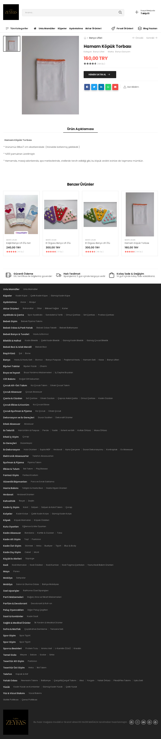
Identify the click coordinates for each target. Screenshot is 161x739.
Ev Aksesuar (127, 449)
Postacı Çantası (106, 314)
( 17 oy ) (59, 252)
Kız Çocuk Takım (39, 385)
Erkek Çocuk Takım (60, 385)
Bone (28, 353)
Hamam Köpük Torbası (137, 243)
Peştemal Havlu (72, 359)
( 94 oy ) (139, 252)
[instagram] (137, 722)
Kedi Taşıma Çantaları (73, 564)
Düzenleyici (26, 443)
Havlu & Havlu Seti (23, 359)
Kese (101, 359)
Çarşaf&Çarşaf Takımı (65, 680)
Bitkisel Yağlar (52, 308)
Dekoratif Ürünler (64, 417)
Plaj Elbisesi (42, 468)
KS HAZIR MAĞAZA (88, 722)
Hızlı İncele (21, 232)
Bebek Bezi (41, 346)
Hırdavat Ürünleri (25, 494)
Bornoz (39, 359)
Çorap (25, 436)
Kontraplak (111, 449)
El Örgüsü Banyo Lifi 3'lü (58, 243)
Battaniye (46, 680)
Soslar (43, 654)
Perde (45, 430)
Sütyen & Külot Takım (51, 507)
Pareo (16, 571)
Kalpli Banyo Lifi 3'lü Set (18, 243)
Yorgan (90, 680)
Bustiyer (48, 545)
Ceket (28, 552)
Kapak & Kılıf (22, 673)
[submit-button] (120, 12)
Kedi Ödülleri (36, 564)
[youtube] (143, 722)
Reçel (22, 500)
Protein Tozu (31, 648)
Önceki (139, 38)
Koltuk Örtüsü (84, 430)
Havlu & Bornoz (41, 333)
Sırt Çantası (89, 314)
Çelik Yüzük (71, 686)
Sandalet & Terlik (54, 314)
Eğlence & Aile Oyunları (34, 526)
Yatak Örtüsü (103, 680)
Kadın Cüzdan (105, 398)
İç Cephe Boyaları (64, 372)
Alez (81, 680)
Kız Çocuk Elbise (41, 404)
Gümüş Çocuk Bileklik (97, 340)
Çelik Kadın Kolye (40, 513)
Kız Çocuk (40, 411)
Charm (43, 366)
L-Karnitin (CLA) (63, 648)
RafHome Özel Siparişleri (35, 590)
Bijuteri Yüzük (30, 366)
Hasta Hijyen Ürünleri (56, 487)
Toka (59, 532)
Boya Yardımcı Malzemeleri (38, 372)
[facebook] (131, 722)
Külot (25, 507)
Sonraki (150, 38)
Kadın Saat (32, 616)
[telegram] (155, 722)
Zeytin (31, 500)
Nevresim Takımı (29, 680)
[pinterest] (149, 722)
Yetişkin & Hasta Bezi (32, 487)
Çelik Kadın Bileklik (50, 340)
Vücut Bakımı (35, 693)
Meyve (23, 654)
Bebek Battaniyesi (69, 327)
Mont (36, 552)
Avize (23, 301)
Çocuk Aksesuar (33, 391)
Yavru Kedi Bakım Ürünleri (100, 564)
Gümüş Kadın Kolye (62, 513)
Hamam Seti (89, 359)
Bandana (29, 532)
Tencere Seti (56, 629)
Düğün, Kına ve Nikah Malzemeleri (44, 596)
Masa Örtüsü (100, 430)
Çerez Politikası (29, 699)
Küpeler (62, 28)
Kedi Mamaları (19, 564)
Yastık (55, 430)
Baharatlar (28, 308)
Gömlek (29, 545)
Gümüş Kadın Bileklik (73, 340)
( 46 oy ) (99, 252)
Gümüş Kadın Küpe (60, 295)
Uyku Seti (138, 680)
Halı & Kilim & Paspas (28, 430)
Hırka (38, 545)
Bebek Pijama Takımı (31, 321)
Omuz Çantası (73, 314)
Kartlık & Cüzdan (45, 532)
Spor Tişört (24, 635)
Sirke (51, 654)
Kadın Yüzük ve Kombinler (27, 686)
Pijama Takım (34, 462)
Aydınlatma (76, 28)
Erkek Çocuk (55, 411)
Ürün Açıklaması (80, 129)
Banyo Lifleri (95, 37)
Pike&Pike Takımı (122, 680)
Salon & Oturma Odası (27, 584)
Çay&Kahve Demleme (35, 629)
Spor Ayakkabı (35, 314)
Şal (20, 353)
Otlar (39, 308)
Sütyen (34, 507)
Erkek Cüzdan (48, 398)
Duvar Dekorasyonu (93, 449)
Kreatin (77, 648)
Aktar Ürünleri (93, 28)
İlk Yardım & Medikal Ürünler (48, 622)
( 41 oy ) (20, 252)
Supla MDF (45, 449)
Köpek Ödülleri (41, 519)
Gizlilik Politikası (11, 699)
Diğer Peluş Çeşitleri (38, 609)
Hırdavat (57, 449)
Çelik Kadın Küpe (39, 295)
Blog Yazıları (150, 28)
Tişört (58, 545)
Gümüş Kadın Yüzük (53, 686)
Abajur (32, 301)
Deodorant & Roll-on (41, 603)
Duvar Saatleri (45, 417)
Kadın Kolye (22, 513)
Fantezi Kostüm (30, 475)
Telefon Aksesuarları (43, 455)
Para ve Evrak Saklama (42, 481)
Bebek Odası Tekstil (46, 327)
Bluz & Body (70, 545)
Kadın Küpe (21, 295)
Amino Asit (46, 648)
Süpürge (29, 558)
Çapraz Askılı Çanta (68, 398)
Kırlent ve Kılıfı (67, 430)
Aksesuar (29, 423)
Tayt (26, 539)
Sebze (33, 654)
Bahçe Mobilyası (50, 584)
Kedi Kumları (52, 564)
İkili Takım (28, 468)
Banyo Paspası (53, 359)
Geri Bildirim (133, 87)
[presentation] (155, 223)
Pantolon (36, 539)
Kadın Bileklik (31, 340)
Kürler (65, 308)
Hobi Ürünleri (30, 449)
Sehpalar (21, 577)
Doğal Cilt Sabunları (29, 378)
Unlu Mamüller (47, 28)
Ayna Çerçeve (72, 449)
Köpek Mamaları (22, 519)
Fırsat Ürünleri (125, 28)
